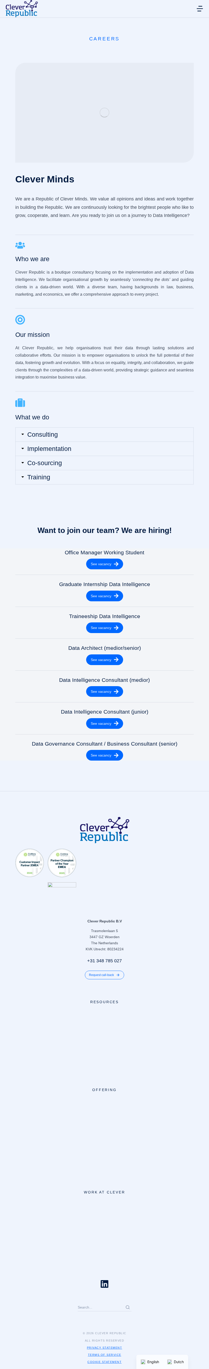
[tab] (104, 435)
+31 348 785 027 (104, 960)
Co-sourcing (44, 463)
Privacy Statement (104, 1347)
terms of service (104, 1354)
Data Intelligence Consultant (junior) (104, 712)
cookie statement (104, 1361)
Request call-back (101, 975)
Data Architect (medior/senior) (104, 648)
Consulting (42, 434)
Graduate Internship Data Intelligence (104, 584)
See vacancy (101, 564)
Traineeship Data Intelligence (104, 616)
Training (38, 477)
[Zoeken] (128, 1307)
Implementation (49, 449)
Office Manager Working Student (104, 552)
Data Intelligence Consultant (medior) (104, 680)
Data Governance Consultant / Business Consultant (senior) (104, 744)
